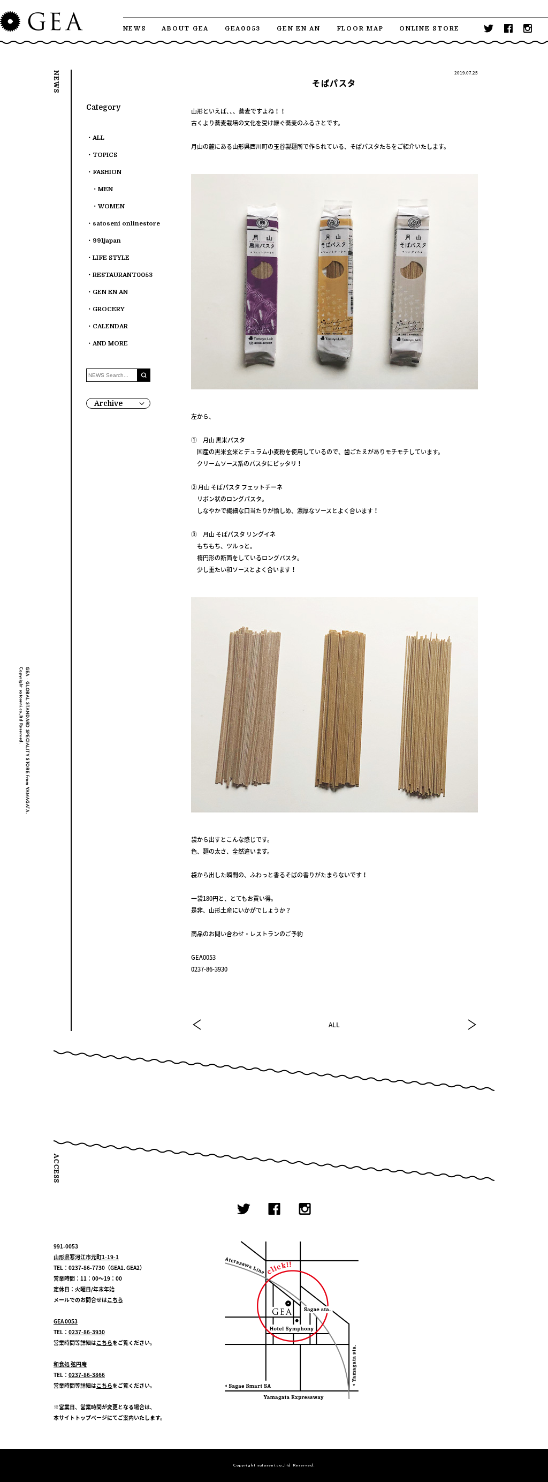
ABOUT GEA (185, 28)
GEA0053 (243, 28)
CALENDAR (110, 326)
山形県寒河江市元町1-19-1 (86, 1257)
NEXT (471, 1024)
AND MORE (110, 343)
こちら (115, 1300)
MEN (105, 189)
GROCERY (109, 309)
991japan (107, 240)
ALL (334, 1024)
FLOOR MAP (360, 28)
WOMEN (111, 206)
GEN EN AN (299, 28)
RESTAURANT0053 (123, 275)
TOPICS (105, 155)
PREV (197, 1024)
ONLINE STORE (429, 28)
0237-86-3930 (86, 1332)
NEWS (134, 28)
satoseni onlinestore (126, 223)
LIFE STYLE (111, 257)
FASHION (107, 172)
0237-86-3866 (86, 1375)
